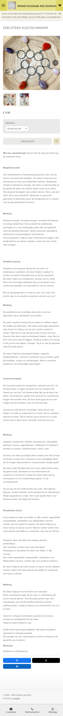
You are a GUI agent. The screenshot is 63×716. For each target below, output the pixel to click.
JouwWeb (16, 698)
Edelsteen (10, 123)
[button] (9, 99)
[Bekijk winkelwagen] (59, 5)
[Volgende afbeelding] (55, 63)
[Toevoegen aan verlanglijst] (56, 141)
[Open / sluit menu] (3, 5)
